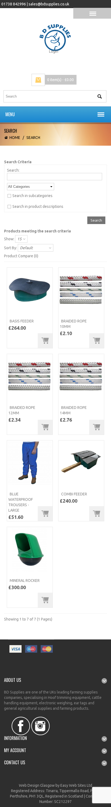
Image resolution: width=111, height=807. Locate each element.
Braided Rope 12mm (21, 410)
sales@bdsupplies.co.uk (49, 4)
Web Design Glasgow (37, 785)
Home (14, 137)
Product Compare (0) (21, 256)
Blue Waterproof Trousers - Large (20, 502)
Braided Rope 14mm (73, 410)
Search (33, 137)
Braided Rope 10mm (73, 324)
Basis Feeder (22, 321)
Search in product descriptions (37, 206)
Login (53, 51)
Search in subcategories (32, 196)
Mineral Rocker (25, 580)
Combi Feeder (74, 494)
